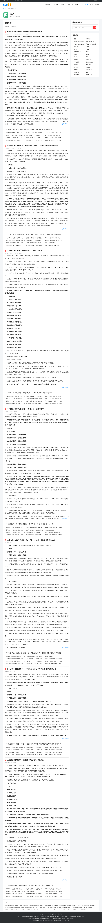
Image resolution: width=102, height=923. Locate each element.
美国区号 (19, 909)
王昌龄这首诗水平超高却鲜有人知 (14, 891)
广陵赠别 (88, 39)
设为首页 (90, 1)
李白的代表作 (8, 148)
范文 (25, 1)
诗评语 (87, 49)
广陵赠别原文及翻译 (79, 44)
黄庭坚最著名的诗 (19, 34)
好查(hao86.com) (43, 914)
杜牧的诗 (7, 542)
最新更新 (55, 914)
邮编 (41, 907)
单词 (15, 1)
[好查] (7, 4)
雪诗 (87, 57)
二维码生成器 (25, 905)
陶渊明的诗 (76, 62)
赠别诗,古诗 (13, 8)
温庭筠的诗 (89, 75)
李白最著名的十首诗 (50, 242)
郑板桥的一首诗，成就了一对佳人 (53, 754)
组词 (76, 4)
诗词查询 (47, 916)
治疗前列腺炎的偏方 (26, 909)
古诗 (11, 1)
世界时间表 (88, 909)
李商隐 (6, 411)
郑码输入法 (45, 907)
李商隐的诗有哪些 (49, 530)
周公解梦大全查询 (61, 907)
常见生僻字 (7, 907)
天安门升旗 (84, 907)
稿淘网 (68, 905)
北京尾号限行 (14, 909)
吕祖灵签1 (33, 909)
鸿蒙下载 (32, 1)
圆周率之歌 (31, 907)
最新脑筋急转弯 (78, 907)
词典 (8, 1)
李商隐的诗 (11, 411)
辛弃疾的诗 (89, 67)
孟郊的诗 (7, 253)
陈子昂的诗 (76, 75)
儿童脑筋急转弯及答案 (15, 907)
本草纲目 (90, 907)
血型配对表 (86, 905)
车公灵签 (22, 907)
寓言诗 (75, 49)
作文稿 (60, 905)
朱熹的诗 (76, 64)
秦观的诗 (88, 64)
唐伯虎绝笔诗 (89, 62)
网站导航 (50, 914)
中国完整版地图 (62, 909)
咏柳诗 (75, 54)
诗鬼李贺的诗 (77, 51)
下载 (28, 1)
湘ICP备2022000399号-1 (65, 920)
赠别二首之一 (12, 671)
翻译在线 (54, 907)
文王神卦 (73, 907)
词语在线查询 (37, 916)
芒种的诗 (76, 59)
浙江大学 (50, 907)
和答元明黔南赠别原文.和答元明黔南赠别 (78, 41)
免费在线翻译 (92, 905)
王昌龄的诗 (7, 762)
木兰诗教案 (76, 67)
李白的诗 (13, 148)
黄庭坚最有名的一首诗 (9, 34)
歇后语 (66, 916)
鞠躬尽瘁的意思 (48, 905)
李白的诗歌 (18, 148)
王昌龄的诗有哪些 (30, 891)
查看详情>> (65, 124)
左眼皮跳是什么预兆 (13, 905)
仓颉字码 (31, 905)
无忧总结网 (83, 909)
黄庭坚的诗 (26, 34)
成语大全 (63, 4)
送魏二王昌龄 (13, 762)
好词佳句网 (42, 905)
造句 (81, 4)
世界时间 (52, 916)
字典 (4, 1)
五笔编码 (27, 907)
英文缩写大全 (8, 909)
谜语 (91, 4)
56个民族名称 (73, 905)
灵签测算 (62, 916)
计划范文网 (67, 907)
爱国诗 (87, 54)
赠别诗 (15, 411)
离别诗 (87, 51)
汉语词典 (55, 4)
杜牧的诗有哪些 (49, 656)
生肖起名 (64, 905)
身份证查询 (38, 909)
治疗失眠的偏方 (80, 905)
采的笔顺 (78, 909)
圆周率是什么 (36, 905)
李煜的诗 (76, 69)
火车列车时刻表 (55, 909)
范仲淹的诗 (89, 69)
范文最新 (60, 914)
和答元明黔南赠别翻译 (90, 44)
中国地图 (7, 905)
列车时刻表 (19, 1)
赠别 (10, 542)
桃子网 (67, 909)
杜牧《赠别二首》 (90, 41)
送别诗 (87, 46)
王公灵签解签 (55, 905)
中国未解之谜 (73, 909)
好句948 (20, 905)
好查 (5, 8)
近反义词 (70, 4)
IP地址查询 (37, 907)
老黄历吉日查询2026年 (46, 909)
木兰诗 (75, 57)
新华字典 (48, 4)
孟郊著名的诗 (20, 253)
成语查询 (42, 916)
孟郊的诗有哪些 (13, 253)
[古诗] (5, 15)
